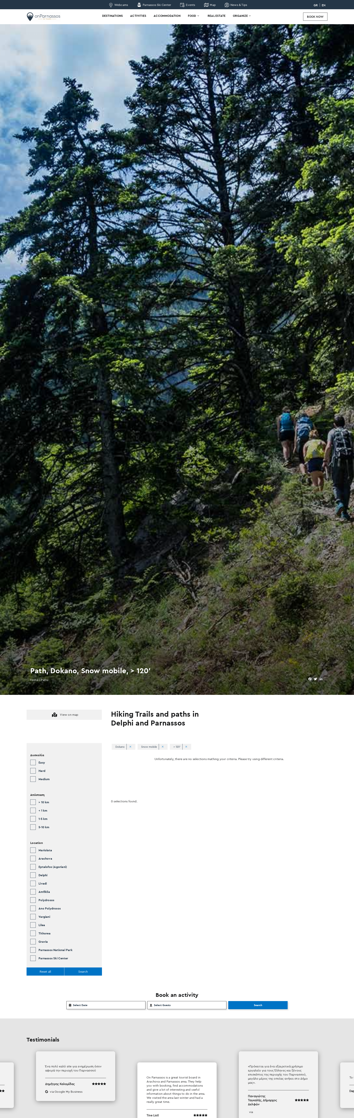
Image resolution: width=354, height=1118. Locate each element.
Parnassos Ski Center (53, 958)
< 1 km (43, 810)
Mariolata (45, 850)
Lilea (42, 925)
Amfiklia (44, 892)
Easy (42, 762)
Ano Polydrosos (50, 908)
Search (258, 1005)
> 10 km (44, 802)
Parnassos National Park (55, 950)
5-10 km (44, 827)
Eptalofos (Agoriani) (53, 867)
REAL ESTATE (216, 16)
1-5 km (43, 819)
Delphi (43, 875)
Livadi (43, 883)
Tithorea (45, 933)
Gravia (43, 941)
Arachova (45, 858)
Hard (42, 771)
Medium (44, 779)
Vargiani (44, 917)
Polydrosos (46, 900)
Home (34, 680)
